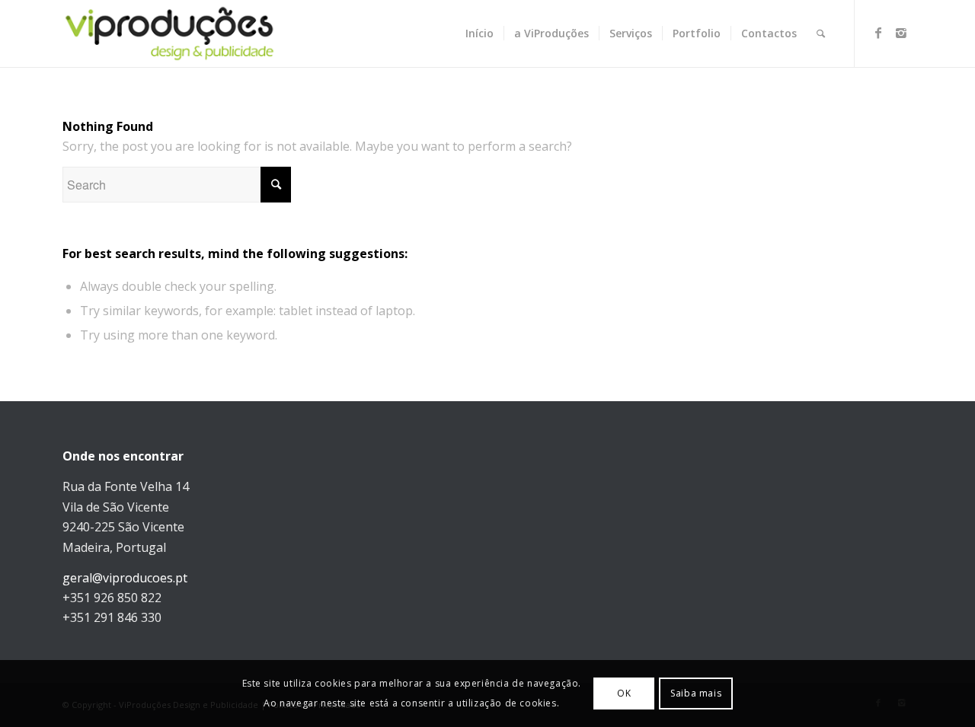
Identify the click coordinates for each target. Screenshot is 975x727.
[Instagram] (901, 32)
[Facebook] (878, 32)
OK (624, 693)
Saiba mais (695, 693)
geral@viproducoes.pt (124, 577)
